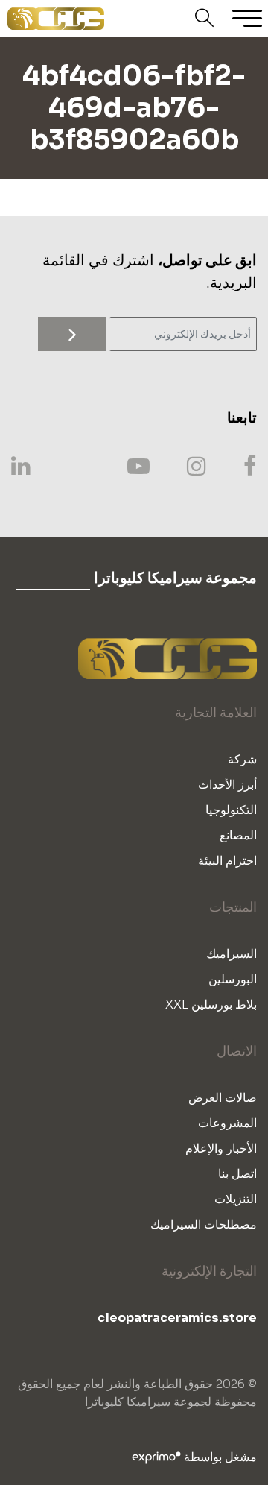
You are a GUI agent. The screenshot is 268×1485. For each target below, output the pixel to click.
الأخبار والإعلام (221, 1148)
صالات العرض (222, 1098)
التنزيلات (235, 1199)
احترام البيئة (227, 860)
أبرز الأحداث (227, 784)
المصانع (238, 835)
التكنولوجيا (231, 810)
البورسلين (232, 979)
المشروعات (227, 1123)
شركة (242, 759)
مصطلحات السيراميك (203, 1224)
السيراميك (231, 954)
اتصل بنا (237, 1174)
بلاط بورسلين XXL (211, 1004)
